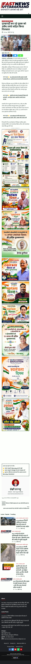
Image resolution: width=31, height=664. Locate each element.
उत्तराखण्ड (7, 21)
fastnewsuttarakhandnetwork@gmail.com (15, 639)
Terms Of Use (19, 646)
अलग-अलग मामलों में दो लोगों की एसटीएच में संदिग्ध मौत (16, 507)
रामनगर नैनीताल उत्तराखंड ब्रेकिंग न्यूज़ (11, 498)
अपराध (3, 21)
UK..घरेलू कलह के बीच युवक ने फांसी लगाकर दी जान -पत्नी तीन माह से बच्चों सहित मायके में (21, 584)
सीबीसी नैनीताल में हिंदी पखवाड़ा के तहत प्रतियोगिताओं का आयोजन (15, 503)
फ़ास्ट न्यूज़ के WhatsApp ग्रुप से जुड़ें (13, 468)
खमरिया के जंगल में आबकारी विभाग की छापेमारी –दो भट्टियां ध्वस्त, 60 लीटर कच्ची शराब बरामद (22, 570)
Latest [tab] (2, 514)
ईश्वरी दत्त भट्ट (11, 32)
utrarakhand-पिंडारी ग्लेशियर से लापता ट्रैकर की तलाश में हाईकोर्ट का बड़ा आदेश (22, 523)
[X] (9, 55)
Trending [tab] (13, 514)
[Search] (29, 13)
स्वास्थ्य (26, 544)
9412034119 (11, 474)
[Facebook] (4, 55)
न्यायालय (26, 518)
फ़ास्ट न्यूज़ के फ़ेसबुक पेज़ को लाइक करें (15, 470)
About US (6, 643)
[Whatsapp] (20, 55)
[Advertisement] (15, 447)
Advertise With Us (21, 643)
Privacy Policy (10, 646)
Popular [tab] (7, 514)
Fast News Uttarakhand (17, 653)
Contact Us (12, 643)
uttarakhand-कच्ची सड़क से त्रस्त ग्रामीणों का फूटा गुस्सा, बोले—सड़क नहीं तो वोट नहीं (22, 550)
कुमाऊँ (11, 21)
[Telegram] (15, 55)
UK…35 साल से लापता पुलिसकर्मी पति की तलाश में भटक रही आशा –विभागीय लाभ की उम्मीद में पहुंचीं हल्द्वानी (20, 536)
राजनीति (23, 544)
